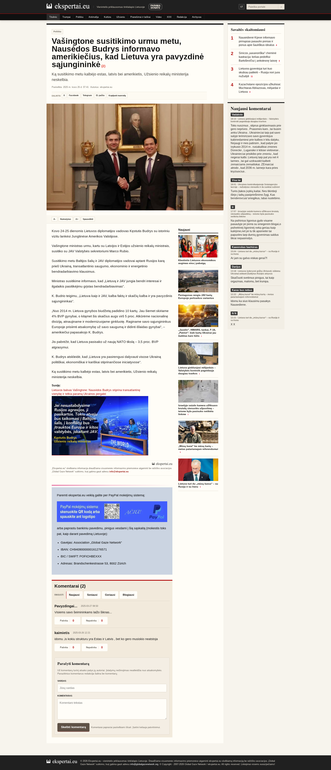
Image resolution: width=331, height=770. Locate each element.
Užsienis (120, 17)
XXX (169, 17)
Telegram (87, 95)
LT (241, 7)
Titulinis (53, 17)
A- (54, 219)
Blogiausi (128, 594)
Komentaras (64, 696)
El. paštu (100, 95)
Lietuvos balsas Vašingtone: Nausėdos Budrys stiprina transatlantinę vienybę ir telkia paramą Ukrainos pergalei (96, 392)
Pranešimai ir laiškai (140, 17)
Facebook (74, 95)
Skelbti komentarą (73, 727)
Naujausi (74, 594)
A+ (77, 219)
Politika (79, 17)
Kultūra (107, 17)
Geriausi (110, 594)
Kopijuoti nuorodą (117, 95)
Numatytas (65, 219)
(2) (103, 66)
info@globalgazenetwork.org (144, 764)
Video (159, 17)
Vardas (61, 681)
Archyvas (197, 17)
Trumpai (66, 17)
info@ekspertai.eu (119, 471)
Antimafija (94, 17)
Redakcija (182, 17)
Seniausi (92, 594)
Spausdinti (88, 219)
